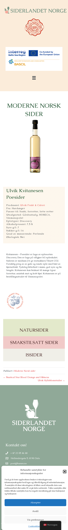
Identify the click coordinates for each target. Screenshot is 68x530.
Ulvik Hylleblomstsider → (51, 380)
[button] (64, 471)
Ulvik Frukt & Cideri (32, 205)
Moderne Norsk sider (24, 370)
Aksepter (35, 502)
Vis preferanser (35, 519)
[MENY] (34, 78)
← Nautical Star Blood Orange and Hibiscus (26, 377)
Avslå (35, 511)
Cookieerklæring (35, 526)
